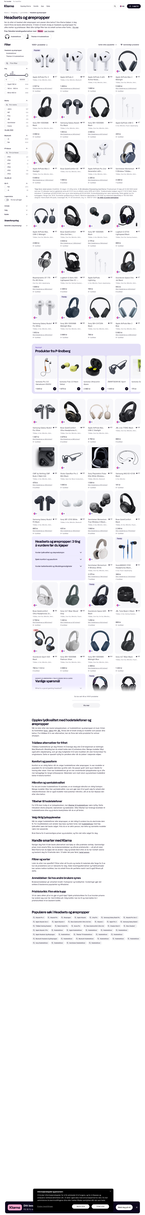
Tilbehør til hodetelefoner (15, 56)
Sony (46, 731)
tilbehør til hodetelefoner (78, 805)
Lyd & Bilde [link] (24, 13)
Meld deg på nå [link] (124, 1207)
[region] (73, 1200)
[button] (122, 6)
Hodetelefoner (11, 53)
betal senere (84, 852)
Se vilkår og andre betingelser (108, 198)
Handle (35, 6)
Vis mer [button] (86, 705)
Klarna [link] (6, 13)
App (42, 6)
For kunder (7, 1)
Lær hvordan (49, 31)
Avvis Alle (81, 1206)
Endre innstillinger (45, 1207)
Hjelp (48, 6)
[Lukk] (110, 1191)
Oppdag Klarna (25, 6)
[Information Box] (47, 45)
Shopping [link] (14, 13)
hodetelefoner (87, 824)
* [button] (42, 88)
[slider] (6, 75)
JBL (58, 731)
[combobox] (107, 44)
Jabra (51, 731)
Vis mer (75, 27)
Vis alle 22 (7, 178)
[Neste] (136, 373)
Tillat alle (100, 1206)
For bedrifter (17, 1)
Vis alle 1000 (8, 130)
